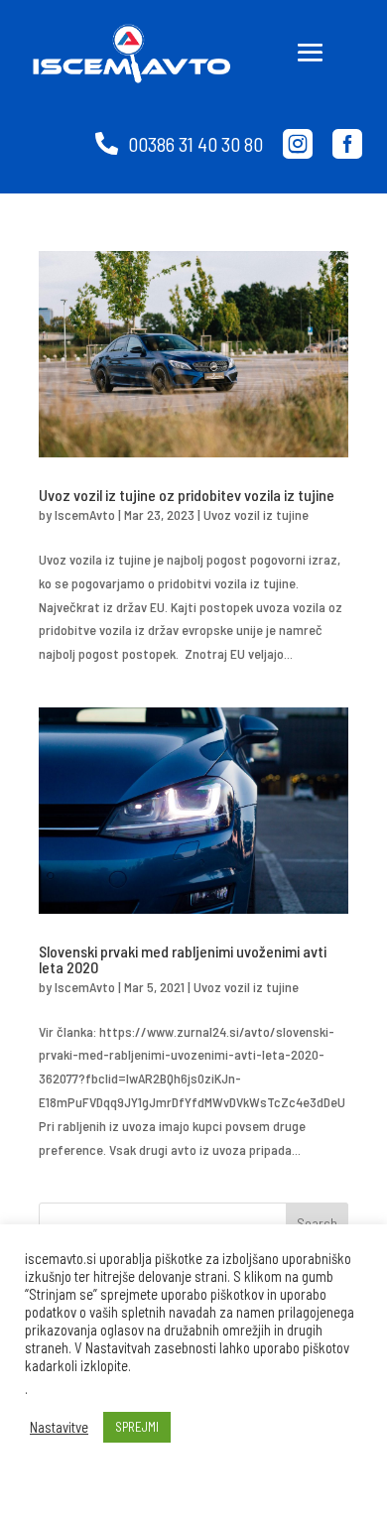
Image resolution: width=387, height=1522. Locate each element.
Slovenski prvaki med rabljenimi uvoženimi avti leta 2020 (182, 959)
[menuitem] (179, 143)
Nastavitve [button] (59, 1427)
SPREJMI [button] (137, 1427)
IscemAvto (85, 514)
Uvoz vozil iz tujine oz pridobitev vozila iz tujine (186, 494)
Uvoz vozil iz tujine (256, 514)
